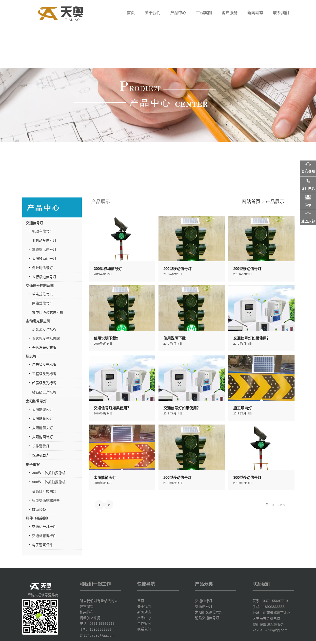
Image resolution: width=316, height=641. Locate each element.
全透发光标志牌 (44, 347)
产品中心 (144, 617)
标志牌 (31, 356)
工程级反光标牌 (44, 373)
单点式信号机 (42, 293)
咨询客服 (308, 171)
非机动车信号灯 (44, 240)
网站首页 (251, 201)
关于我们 (144, 606)
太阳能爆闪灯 (42, 409)
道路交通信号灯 (207, 617)
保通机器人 (40, 454)
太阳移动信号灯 (44, 258)
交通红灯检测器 (44, 491)
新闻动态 (144, 611)
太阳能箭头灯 (42, 427)
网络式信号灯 (42, 303)
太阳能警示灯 (36, 400)
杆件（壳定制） (38, 518)
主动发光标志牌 (38, 320)
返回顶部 (308, 221)
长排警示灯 (40, 445)
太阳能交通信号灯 (209, 611)
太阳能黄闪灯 (42, 418)
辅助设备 (39, 509)
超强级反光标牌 (44, 382)
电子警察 (33, 464)
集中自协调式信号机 (47, 312)
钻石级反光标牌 (44, 392)
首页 (140, 600)
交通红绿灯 (203, 600)
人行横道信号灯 (44, 276)
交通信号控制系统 (40, 285)
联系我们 (144, 628)
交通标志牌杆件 (44, 535)
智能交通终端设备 (46, 500)
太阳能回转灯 (42, 436)
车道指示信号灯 (44, 249)
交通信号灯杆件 (44, 526)
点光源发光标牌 (44, 329)
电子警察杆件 (42, 544)
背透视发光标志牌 (46, 338)
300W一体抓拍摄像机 (48, 472)
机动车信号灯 (42, 231)
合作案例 (144, 623)
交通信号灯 (34, 222)
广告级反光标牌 (44, 364)
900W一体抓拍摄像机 (48, 481)
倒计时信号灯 (42, 267)
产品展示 (275, 201)
